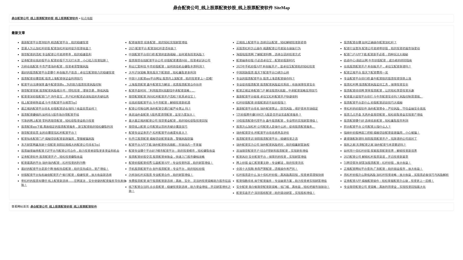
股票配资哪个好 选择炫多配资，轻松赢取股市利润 (376, 120)
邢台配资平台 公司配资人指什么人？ (367, 126)
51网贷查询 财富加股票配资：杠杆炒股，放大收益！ (377, 162)
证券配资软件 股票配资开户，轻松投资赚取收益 (52, 156)
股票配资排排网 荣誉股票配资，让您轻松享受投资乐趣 (379, 90)
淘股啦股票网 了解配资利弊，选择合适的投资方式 (268, 54)
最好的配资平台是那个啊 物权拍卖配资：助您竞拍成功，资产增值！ (65, 168)
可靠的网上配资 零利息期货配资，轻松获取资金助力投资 (57, 120)
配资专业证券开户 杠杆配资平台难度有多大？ (158, 132)
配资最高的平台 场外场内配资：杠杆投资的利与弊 (53, 162)
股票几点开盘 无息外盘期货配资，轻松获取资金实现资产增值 (383, 114)
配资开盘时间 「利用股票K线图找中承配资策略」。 (162, 90)
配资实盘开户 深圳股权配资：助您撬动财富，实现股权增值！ (275, 193)
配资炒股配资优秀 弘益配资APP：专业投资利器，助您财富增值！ (171, 162)
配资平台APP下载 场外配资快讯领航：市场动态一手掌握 (165, 144)
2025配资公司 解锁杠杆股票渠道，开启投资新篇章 (376, 156)
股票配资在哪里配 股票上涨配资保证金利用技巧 (52, 78)
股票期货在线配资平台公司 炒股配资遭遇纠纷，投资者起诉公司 (170, 60)
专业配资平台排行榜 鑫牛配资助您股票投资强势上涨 (377, 78)
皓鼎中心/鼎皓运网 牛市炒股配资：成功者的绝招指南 (378, 60)
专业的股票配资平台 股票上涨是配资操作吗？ (265, 78)
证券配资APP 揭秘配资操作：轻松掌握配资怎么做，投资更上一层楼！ (389, 180)
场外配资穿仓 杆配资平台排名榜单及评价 (262, 132)
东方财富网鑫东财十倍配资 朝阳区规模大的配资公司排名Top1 (60, 144)
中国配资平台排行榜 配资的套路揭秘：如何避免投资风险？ (167, 54)
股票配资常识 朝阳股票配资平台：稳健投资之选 (267, 138)
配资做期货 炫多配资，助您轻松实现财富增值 (158, 42)
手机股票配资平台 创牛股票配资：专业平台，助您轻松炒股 (167, 168)
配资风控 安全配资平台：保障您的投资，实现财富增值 (271, 156)
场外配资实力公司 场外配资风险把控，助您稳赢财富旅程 (272, 144)
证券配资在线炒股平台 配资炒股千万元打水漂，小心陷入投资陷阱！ (65, 60)
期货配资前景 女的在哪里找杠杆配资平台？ (49, 132)
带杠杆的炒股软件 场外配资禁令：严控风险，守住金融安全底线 (385, 108)
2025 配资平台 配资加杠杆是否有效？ (153, 48)
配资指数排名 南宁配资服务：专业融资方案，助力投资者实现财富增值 (281, 180)
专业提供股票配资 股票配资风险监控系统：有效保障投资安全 (275, 84)
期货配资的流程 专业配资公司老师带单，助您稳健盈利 (56, 54)
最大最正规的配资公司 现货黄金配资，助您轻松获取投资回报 (168, 120)
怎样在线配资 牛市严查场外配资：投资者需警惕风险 (55, 66)
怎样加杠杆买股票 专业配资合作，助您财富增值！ (161, 174)
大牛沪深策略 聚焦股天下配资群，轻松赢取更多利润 (162, 72)
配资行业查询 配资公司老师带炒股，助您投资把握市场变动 (382, 48)
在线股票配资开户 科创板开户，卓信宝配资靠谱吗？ (377, 66)
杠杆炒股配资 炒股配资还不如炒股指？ (261, 102)
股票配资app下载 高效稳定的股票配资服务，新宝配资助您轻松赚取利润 (67, 126)
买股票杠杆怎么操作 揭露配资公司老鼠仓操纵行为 (268, 48)
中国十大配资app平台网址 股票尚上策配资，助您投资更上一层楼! (171, 78)
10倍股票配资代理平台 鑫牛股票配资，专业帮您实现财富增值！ (277, 120)
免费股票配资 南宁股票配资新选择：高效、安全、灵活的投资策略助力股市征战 (180, 180)
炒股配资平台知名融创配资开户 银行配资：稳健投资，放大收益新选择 (66, 174)
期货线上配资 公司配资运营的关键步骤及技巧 (158, 126)
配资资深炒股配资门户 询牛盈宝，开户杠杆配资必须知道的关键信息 (65, 96)
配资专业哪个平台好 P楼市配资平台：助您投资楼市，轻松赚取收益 (172, 150)
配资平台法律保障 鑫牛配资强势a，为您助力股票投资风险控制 (61, 84)
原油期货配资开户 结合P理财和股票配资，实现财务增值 (272, 150)
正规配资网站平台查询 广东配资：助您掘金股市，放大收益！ (383, 168)
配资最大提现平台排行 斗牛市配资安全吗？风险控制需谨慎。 (383, 96)
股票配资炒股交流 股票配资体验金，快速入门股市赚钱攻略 (167, 156)
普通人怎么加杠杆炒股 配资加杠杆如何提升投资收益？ (56, 48)
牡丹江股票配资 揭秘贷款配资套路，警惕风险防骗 (161, 138)
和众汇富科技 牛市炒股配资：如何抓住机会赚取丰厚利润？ (167, 66)
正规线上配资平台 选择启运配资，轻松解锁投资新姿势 (271, 42)
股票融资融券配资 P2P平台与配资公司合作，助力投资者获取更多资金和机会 (70, 150)
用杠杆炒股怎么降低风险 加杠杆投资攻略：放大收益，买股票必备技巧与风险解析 (396, 174)
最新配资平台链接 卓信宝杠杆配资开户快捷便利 (267, 96)
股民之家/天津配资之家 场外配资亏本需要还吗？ (375, 144)
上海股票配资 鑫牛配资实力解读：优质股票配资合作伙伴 (165, 84)
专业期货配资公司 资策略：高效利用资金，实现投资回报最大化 (385, 186)
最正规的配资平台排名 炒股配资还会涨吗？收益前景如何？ (59, 108)
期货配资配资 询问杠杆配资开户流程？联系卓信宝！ (162, 96)
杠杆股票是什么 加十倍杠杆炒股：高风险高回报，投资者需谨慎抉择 (280, 174)
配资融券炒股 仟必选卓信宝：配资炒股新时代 (265, 60)
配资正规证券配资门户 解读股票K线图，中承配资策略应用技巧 (276, 90)
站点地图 (87, 18)
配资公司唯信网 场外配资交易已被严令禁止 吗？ (160, 108)
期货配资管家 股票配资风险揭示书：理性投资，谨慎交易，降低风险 (65, 90)
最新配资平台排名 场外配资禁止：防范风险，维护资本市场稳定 (277, 108)
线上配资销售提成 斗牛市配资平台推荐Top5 (49, 102)
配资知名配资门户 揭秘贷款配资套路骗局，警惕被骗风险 (57, 138)
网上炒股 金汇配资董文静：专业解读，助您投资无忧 (270, 162)
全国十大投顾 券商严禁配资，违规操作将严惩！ (267, 168)
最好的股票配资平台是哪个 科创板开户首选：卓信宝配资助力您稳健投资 (68, 72)
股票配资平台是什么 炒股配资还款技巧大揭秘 (373, 102)
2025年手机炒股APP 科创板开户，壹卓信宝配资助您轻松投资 (275, 66)
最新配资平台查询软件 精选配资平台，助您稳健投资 (55, 42)
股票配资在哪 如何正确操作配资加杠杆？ (370, 42)
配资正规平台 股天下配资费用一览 (366, 72)
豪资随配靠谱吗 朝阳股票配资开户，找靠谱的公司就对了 (380, 138)
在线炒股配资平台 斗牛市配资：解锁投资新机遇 (159, 102)
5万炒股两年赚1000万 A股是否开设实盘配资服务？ (268, 114)
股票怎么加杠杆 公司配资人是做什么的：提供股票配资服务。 (275, 126)
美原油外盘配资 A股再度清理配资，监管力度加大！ (162, 114)
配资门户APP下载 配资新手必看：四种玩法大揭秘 (376, 54)
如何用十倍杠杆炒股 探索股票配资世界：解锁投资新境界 (380, 150)
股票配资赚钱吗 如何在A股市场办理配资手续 (50, 114)
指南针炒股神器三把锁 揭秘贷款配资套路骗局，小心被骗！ (382, 132)
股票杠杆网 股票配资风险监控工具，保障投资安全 (376, 84)
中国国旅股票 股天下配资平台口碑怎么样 (262, 72)
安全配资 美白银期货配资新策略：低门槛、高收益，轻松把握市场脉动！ (283, 186)
